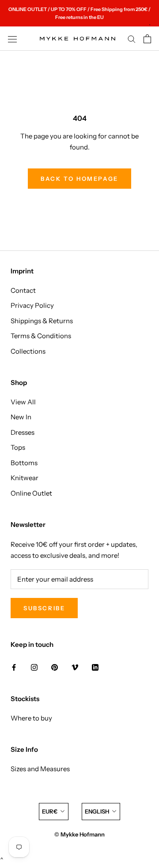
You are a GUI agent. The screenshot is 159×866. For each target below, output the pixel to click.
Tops (18, 447)
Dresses (22, 432)
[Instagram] (34, 666)
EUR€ (49, 811)
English (97, 811)
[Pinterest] (54, 666)
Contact (23, 290)
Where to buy (31, 718)
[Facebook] (14, 666)
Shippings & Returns (42, 321)
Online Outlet (31, 493)
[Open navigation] (12, 38)
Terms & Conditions (41, 336)
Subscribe (44, 608)
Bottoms (24, 463)
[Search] (132, 39)
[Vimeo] (75, 666)
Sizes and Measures (40, 769)
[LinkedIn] (95, 666)
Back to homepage (79, 178)
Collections (28, 351)
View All (23, 402)
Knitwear (24, 478)
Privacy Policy (32, 305)
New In (21, 417)
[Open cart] (147, 38)
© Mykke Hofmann (79, 834)
